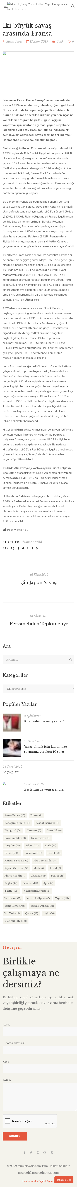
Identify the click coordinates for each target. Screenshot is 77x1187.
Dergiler (12, 845)
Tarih (60, 41)
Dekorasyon (40, 838)
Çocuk (31, 913)
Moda (39, 868)
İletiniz (7, 1080)
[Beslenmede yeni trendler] (12, 783)
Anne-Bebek (14, 815)
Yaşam (62, 898)
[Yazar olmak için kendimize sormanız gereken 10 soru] (12, 748)
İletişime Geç (64, 1179)
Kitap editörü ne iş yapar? (44, 721)
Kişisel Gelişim (16, 868)
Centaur (34, 830)
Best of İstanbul (47, 822)
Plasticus (38, 875)
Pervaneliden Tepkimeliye (39, 623)
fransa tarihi (32, 542)
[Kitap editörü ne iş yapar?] (12, 723)
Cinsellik (54, 830)
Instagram (38, 1152)
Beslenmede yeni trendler (44, 789)
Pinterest (52, 1152)
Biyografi (12, 830)
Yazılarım (12, 898)
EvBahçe (11, 853)
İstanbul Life (15, 920)
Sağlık (10, 883)
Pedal (55, 868)
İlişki (49, 913)
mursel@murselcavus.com (38, 1172)
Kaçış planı (11, 772)
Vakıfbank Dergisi (37, 890)
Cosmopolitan (15, 838)
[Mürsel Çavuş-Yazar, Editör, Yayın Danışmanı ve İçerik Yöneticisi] (39, 6)
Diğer (33, 845)
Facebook (24, 1152)
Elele (50, 845)
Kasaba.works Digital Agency (38, 1181)
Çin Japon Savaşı (38, 582)
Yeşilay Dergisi (42, 905)
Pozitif (57, 875)
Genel (54, 853)
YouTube (12, 913)
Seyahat (30, 883)
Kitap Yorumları (45, 860)
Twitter (31, 1152)
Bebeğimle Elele (17, 822)
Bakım (36, 815)
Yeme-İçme (14, 905)
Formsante (33, 853)
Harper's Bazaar (16, 860)
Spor (48, 883)
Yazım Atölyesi (38, 898)
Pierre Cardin (14, 875)
